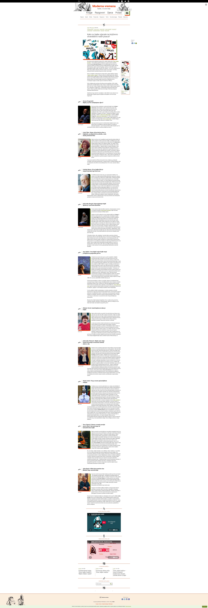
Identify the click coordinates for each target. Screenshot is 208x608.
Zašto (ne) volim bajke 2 (102, 116)
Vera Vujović (96, 29)
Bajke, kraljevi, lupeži (124, 92)
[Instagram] (128, 1)
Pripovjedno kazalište (106, 210)
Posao (118, 12)
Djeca (110, 12)
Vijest (114, 568)
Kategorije (126, 13)
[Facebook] (122, 1)
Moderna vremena (104, 6)
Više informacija (128, 606)
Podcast (120, 17)
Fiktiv (113, 601)
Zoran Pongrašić (108, 29)
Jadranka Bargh (90, 29)
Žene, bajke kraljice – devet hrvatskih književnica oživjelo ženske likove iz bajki (119, 573)
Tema (88, 27)
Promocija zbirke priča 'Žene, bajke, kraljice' (103, 571)
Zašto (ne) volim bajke (105, 114)
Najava (80, 568)
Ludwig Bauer (89, 30)
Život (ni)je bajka (107, 118)
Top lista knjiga (113, 17)
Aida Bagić (114, 29)
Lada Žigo (102, 30)
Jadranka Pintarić (96, 30)
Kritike (90, 17)
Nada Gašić (107, 30)
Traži (111, 584)
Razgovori (100, 12)
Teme (107, 17)
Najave (82, 17)
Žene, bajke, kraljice (123, 74)
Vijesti (86, 17)
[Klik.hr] (129, 599)
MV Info (92, 27)
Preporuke (95, 17)
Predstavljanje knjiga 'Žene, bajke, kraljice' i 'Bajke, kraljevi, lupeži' (85, 572)
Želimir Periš (102, 29)
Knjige (89, 12)
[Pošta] (136, 43)
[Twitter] (125, 1)
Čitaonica (125, 17)
